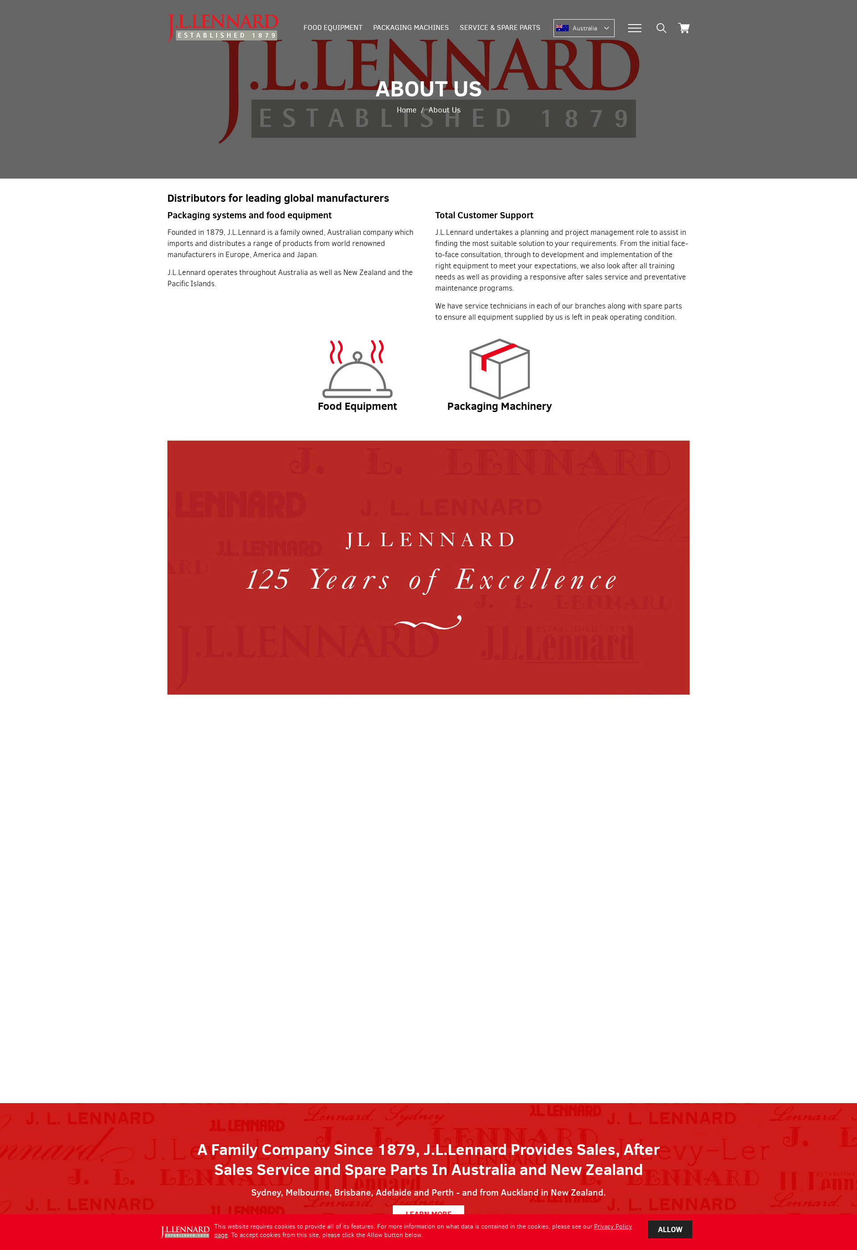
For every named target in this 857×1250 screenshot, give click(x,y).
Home (406, 110)
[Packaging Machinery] (500, 342)
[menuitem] (333, 28)
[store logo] (222, 28)
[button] (593, 29)
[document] (428, 1232)
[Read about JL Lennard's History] (428, 446)
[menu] (422, 28)
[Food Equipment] (357, 342)
